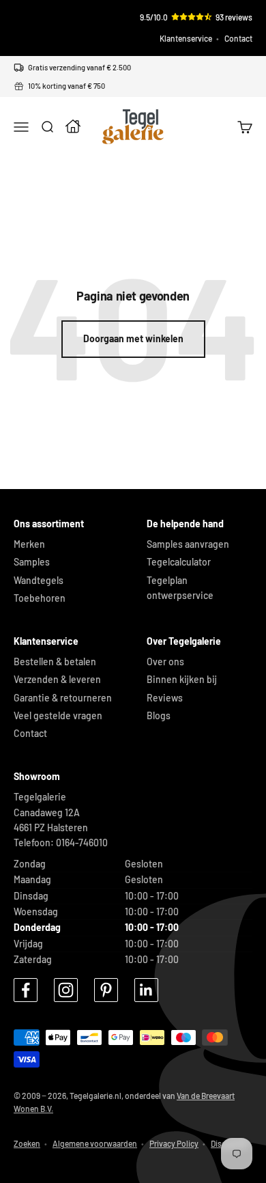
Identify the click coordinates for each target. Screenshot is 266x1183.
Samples (32, 562)
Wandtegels (38, 580)
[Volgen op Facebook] (26, 990)
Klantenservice (186, 38)
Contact (238, 38)
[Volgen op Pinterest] (106, 990)
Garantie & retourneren (63, 698)
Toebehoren (39, 598)
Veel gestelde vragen (58, 715)
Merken (29, 544)
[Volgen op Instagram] (66, 990)
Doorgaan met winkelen (133, 338)
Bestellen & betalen (55, 661)
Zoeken (27, 1143)
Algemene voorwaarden (95, 1143)
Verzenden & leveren (57, 679)
